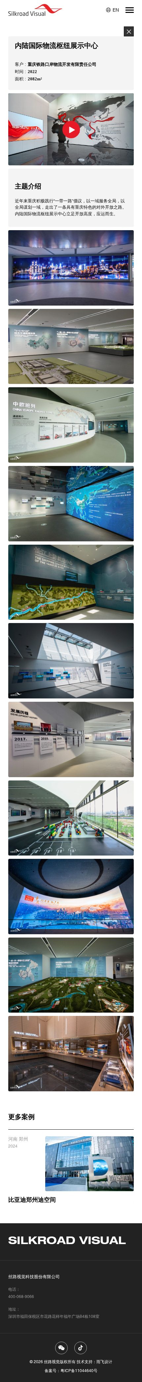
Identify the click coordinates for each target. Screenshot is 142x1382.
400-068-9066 (21, 1296)
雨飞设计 (104, 1362)
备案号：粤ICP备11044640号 (71, 1370)
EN (116, 10)
